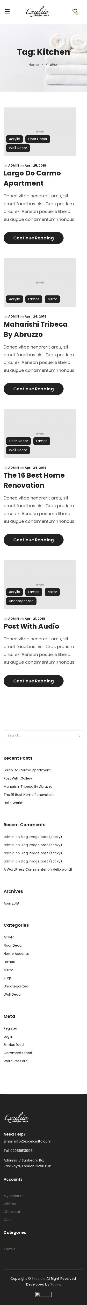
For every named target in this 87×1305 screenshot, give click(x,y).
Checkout (12, 1211)
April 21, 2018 (35, 618)
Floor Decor (37, 139)
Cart (7, 1219)
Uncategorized (21, 601)
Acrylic (14, 139)
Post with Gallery (18, 778)
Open (7, 11)
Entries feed (14, 1044)
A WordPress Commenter (25, 869)
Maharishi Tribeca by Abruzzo (28, 786)
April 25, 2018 (35, 165)
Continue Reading (33, 238)
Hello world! (13, 802)
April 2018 (11, 903)
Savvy (55, 1284)
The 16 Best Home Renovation (29, 794)
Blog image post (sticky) (41, 836)
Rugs (8, 978)
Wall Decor (18, 147)
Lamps (33, 299)
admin (13, 165)
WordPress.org (16, 1061)
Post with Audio (31, 626)
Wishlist (10, 1203)
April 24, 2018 (35, 316)
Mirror (52, 299)
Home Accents (16, 953)
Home (34, 64)
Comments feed (18, 1052)
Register (10, 1028)
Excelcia (39, 1278)
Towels (9, 1249)
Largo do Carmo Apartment (27, 770)
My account (14, 1195)
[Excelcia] (42, 11)
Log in (8, 1036)
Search (78, 735)
